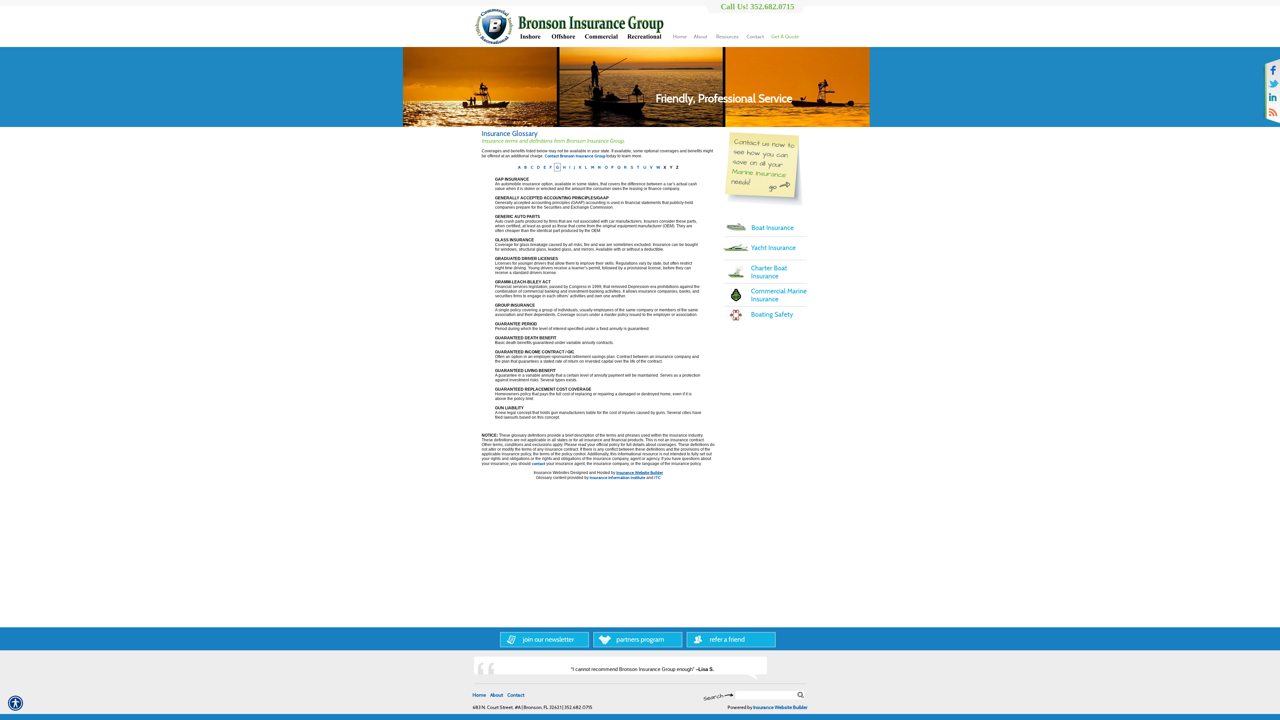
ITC (657, 477)
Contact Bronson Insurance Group (575, 155)
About (496, 695)
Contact (515, 695)
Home (479, 695)
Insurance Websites (551, 472)
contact (538, 463)
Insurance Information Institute (617, 477)
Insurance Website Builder (639, 472)
